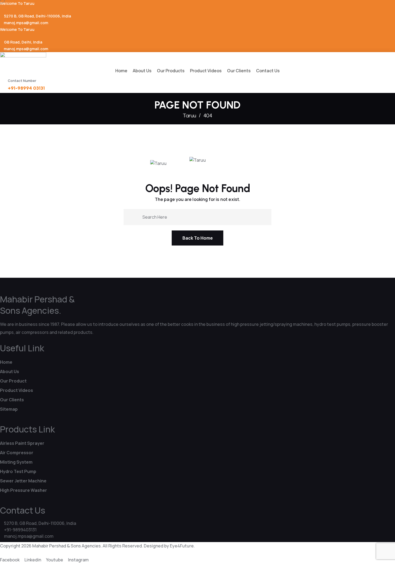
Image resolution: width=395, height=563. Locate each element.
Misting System (16, 462)
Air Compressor (16, 453)
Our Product (13, 381)
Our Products (171, 71)
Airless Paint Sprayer (22, 443)
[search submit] (136, 217)
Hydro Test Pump (18, 471)
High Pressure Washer (23, 490)
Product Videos (206, 71)
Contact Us (268, 71)
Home (121, 71)
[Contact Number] (2, 82)
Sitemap (9, 409)
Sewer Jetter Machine (23, 481)
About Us (142, 71)
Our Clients (239, 71)
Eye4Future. (182, 546)
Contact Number (22, 80)
